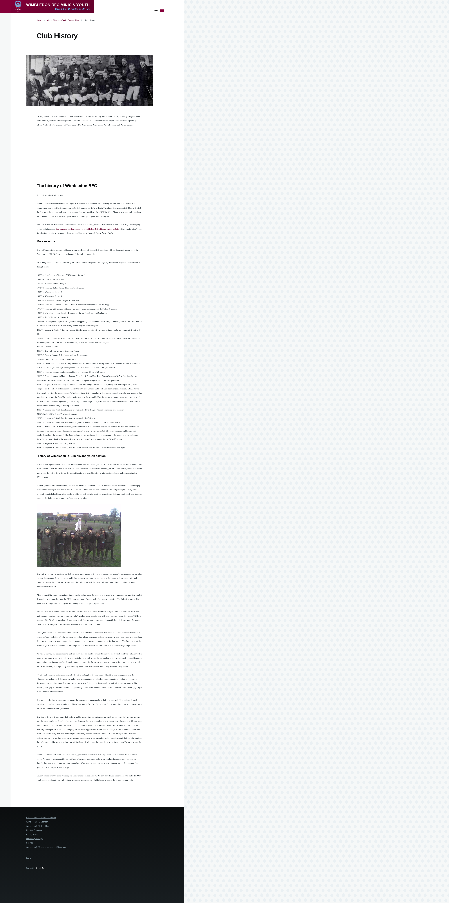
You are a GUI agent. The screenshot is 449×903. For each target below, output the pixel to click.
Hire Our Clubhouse (34, 830)
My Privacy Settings (34, 839)
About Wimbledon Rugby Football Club (63, 20)
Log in (28, 858)
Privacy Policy (32, 834)
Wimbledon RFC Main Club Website (41, 818)
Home (39, 20)
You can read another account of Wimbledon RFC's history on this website (87, 228)
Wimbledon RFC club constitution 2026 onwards (46, 847)
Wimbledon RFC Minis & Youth (58, 5)
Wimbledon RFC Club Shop (37, 826)
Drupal (38, 868)
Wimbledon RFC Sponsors (37, 822)
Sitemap (29, 843)
